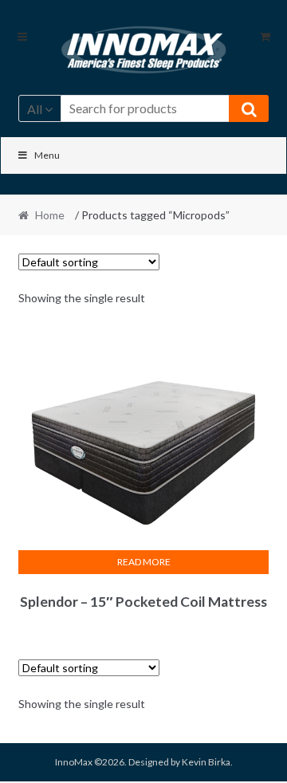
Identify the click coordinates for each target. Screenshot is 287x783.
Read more (144, 562)
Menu (47, 155)
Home (50, 215)
